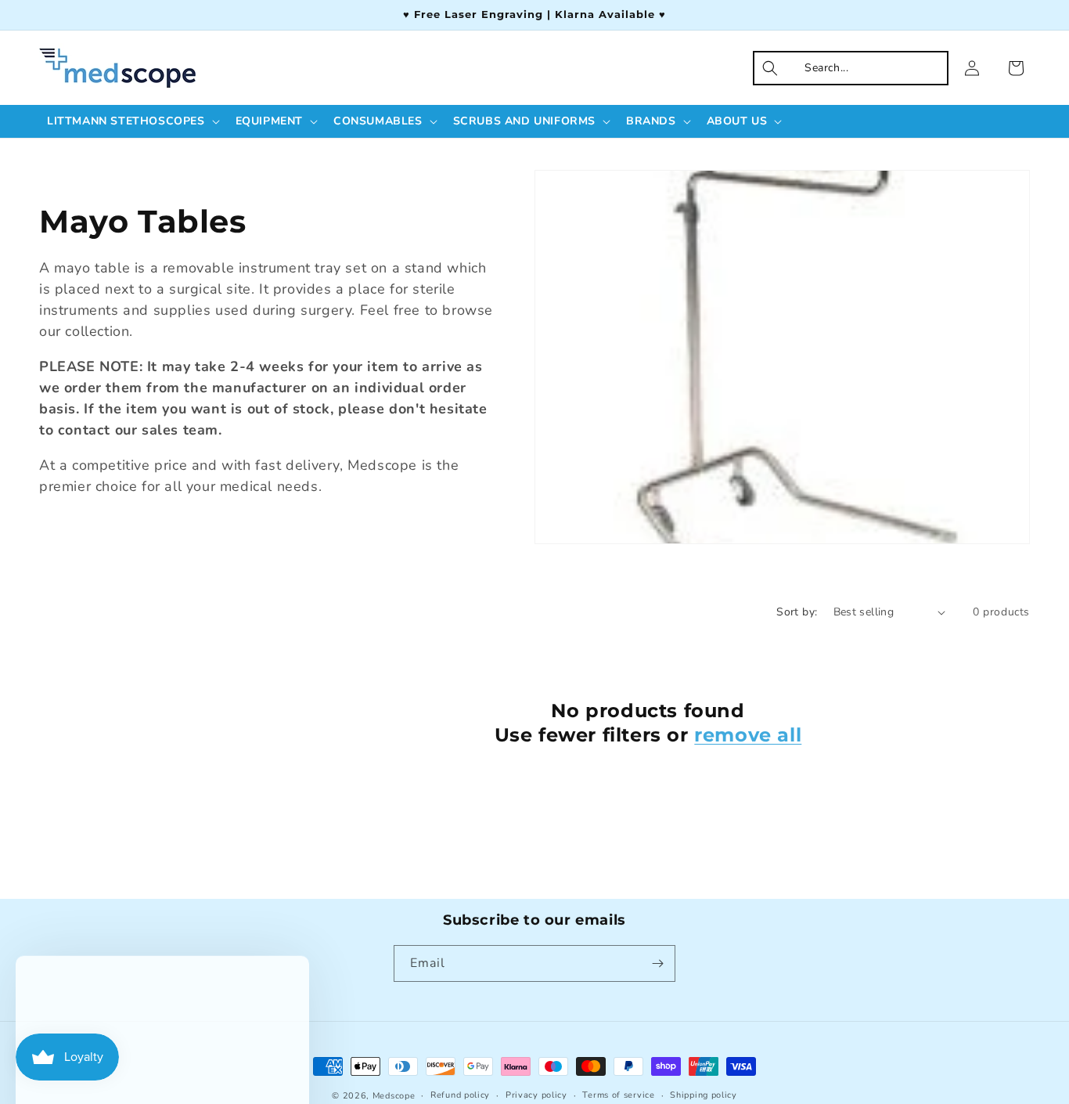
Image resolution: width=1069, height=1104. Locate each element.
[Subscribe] (657, 963)
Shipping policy (703, 1095)
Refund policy (460, 1095)
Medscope (394, 1096)
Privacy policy (536, 1095)
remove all (747, 734)
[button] (132, 121)
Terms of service (618, 1095)
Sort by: (796, 611)
